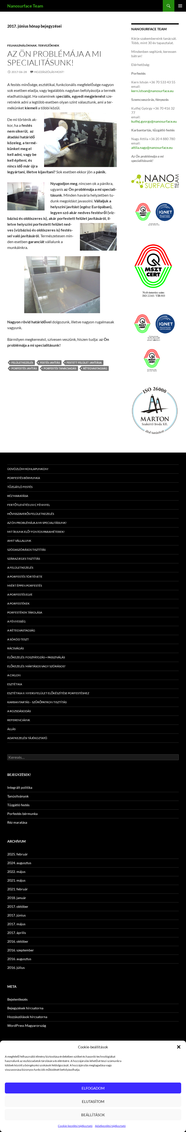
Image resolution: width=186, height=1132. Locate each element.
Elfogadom (93, 1088)
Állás (11, 729)
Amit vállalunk (19, 540)
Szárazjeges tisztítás (23, 558)
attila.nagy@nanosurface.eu (152, 147)
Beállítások (93, 1115)
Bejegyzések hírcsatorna (25, 1008)
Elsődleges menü (180, 6)
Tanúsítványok (18, 796)
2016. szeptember (20, 950)
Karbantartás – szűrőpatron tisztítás (37, 702)
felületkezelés (22, 362)
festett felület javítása (84, 362)
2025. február (17, 854)
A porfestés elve (19, 594)
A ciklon (14, 675)
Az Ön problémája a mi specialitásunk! (54, 58)
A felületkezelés (20, 567)
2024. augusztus (19, 863)
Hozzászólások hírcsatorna (27, 1017)
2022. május (16, 871)
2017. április (16, 933)
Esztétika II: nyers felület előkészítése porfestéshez (48, 693)
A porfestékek (18, 603)
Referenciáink (18, 720)
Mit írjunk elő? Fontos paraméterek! (36, 532)
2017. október (17, 906)
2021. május (16, 880)
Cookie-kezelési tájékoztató (75, 1126)
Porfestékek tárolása (24, 612)
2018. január (16, 898)
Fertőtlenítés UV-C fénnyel (28, 505)
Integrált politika (19, 787)
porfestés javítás (24, 368)
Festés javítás (50, 362)
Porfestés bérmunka (23, 478)
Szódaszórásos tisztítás (26, 549)
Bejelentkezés (17, 999)
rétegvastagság (95, 368)
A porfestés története (24, 576)
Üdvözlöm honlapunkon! (27, 469)
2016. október (17, 941)
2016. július (16, 967)
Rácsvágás (15, 648)
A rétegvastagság (21, 630)
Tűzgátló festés (19, 487)
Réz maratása (17, 496)
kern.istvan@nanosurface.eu (152, 91)
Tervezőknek (48, 45)
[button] (178, 1046)
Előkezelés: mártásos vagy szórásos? (36, 666)
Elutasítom (93, 1101)
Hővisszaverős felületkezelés (30, 514)
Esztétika (14, 684)
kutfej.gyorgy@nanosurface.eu (154, 121)
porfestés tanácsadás (60, 368)
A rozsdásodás (19, 711)
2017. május (16, 924)
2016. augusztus (19, 959)
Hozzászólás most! (49, 72)
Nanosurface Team (25, 5)
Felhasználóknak (22, 45)
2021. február (17, 889)
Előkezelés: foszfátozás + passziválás (36, 657)
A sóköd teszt (18, 639)
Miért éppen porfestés (24, 585)
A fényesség (16, 621)
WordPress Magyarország (26, 1025)
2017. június (16, 915)
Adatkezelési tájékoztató (110, 1126)
